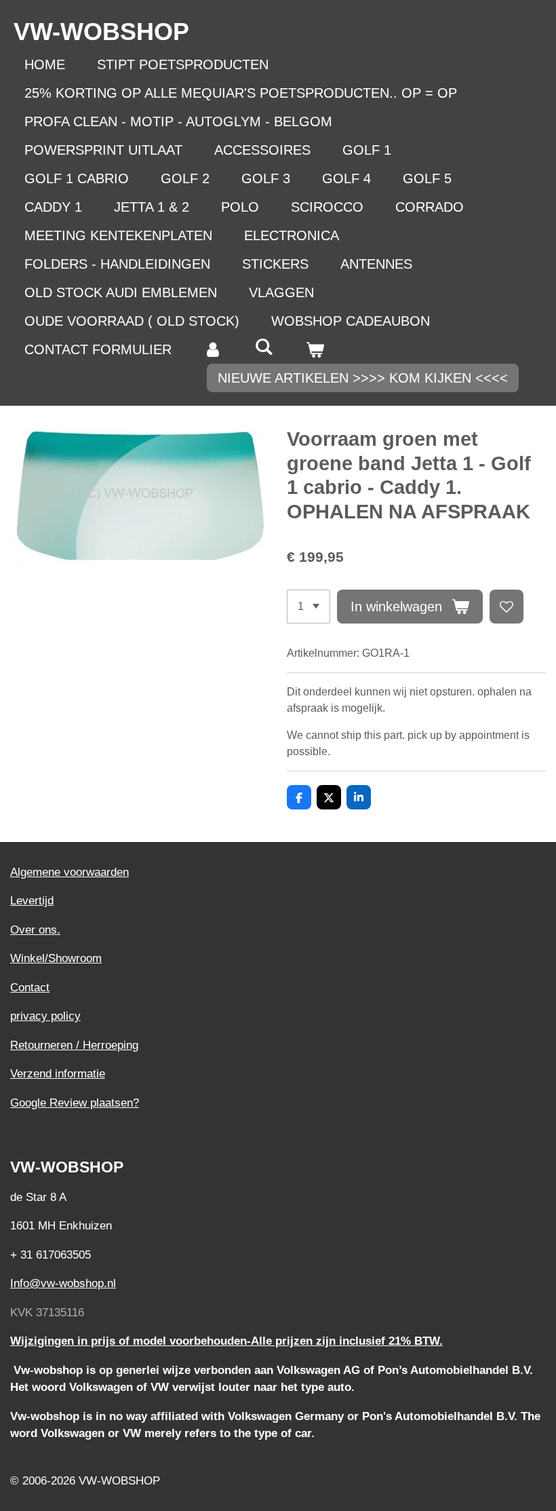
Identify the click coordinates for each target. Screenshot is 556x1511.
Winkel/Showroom (56, 958)
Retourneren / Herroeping (74, 1045)
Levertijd (32, 900)
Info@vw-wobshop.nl (63, 1283)
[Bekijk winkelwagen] (314, 349)
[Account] (213, 349)
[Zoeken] (263, 347)
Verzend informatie (57, 1073)
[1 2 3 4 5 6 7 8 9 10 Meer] (308, 607)
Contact (29, 987)
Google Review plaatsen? (74, 1102)
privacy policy (45, 1016)
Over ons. (35, 929)
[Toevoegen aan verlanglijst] (506, 607)
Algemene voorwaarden (69, 872)
